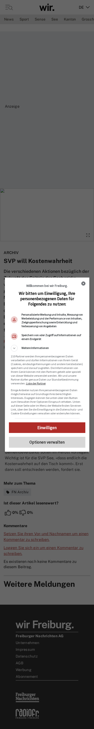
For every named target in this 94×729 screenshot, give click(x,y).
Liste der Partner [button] (36, 383)
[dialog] (47, 364)
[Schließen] (83, 283)
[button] (47, 348)
